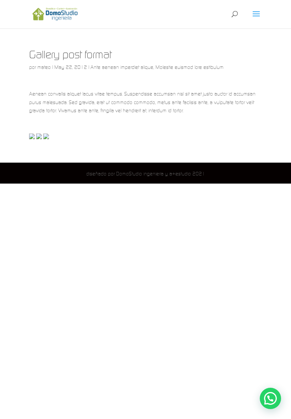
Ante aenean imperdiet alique (121, 67)
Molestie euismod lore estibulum (189, 67)
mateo (44, 67)
